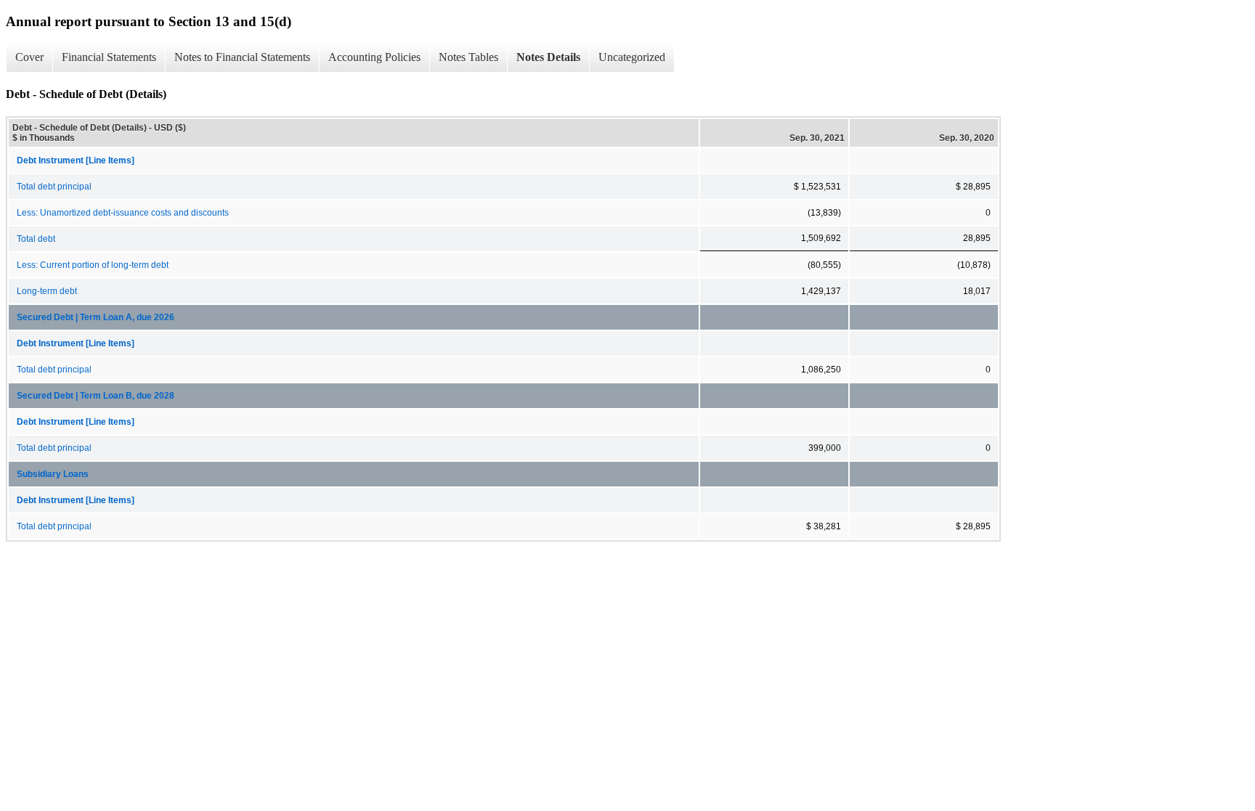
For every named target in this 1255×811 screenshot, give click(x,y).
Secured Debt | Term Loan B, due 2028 (95, 395)
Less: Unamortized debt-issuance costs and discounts (123, 212)
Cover (29, 57)
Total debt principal (54, 186)
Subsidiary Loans (53, 474)
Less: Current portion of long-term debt (92, 265)
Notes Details (548, 57)
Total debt (36, 239)
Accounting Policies (374, 57)
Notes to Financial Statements (242, 57)
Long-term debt (47, 291)
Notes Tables (468, 57)
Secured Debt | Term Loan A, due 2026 (95, 317)
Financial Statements (109, 57)
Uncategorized (631, 57)
